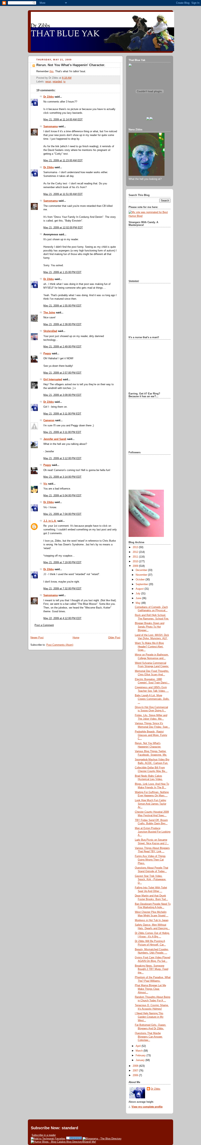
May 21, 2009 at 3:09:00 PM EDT (62, 395)
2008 (136, 1066)
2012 (136, 552)
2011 (136, 556)
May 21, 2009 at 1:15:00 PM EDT (62, 272)
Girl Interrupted (52, 379)
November (142, 574)
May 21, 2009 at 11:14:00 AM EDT (63, 119)
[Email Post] (72, 78)
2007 (136, 1070)
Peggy (47, 353)
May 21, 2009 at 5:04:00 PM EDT (62, 495)
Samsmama (50, 126)
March (139, 1050)
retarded (57, 81)
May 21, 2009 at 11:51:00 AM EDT (63, 194)
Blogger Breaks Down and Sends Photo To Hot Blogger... (149, 627)
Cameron (48, 420)
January (140, 1060)
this (51, 71)
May (138, 603)
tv (64, 81)
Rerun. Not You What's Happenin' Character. (70, 65)
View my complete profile (147, 1106)
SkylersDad (50, 331)
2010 (136, 561)
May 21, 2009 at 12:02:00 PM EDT (63, 227)
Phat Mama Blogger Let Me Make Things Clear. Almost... (150, 989)
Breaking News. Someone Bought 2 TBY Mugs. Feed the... (151, 969)
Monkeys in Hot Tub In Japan (151, 920)
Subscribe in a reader (44, 1135)
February (141, 1055)
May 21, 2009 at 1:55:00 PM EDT (62, 305)
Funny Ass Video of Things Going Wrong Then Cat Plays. (150, 859)
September (142, 584)
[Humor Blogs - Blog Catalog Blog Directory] (56, 1141)
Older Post (114, 637)
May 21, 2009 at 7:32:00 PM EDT (62, 588)
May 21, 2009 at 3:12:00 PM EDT (62, 458)
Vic (45, 483)
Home (76, 637)
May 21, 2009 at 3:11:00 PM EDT (62, 413)
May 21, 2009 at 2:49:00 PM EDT (62, 346)
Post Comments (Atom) (59, 645)
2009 (136, 566)
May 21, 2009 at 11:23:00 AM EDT (63, 160)
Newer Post (37, 637)
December (142, 570)
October (140, 579)
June (139, 598)
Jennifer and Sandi (54, 439)
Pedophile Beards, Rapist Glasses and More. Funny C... (151, 735)
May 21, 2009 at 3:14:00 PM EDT (62, 477)
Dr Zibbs (48, 96)
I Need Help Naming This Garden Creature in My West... (149, 1017)
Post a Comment (44, 625)
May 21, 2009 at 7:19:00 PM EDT (62, 562)
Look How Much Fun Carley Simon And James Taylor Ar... (150, 804)
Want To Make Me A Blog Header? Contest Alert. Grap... (149, 646)
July (138, 593)
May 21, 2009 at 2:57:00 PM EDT (62, 372)
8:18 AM (66, 78)
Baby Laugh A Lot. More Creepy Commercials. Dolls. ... (152, 699)
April (139, 1046)
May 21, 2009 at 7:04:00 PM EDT (62, 514)
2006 (136, 1075)
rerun (48, 81)
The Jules (49, 312)
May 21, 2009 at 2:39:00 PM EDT (62, 324)
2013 (136, 547)
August (140, 588)
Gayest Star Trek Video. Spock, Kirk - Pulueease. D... (150, 879)
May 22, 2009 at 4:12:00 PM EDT (62, 618)
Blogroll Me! (89, 1141)
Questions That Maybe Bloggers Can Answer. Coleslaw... (149, 1037)
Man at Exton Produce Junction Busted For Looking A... (152, 832)
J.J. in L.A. (50, 521)
